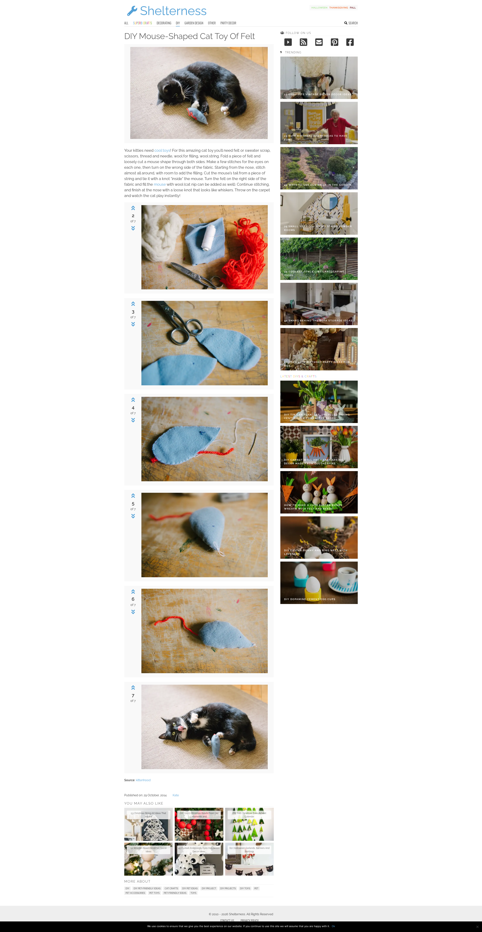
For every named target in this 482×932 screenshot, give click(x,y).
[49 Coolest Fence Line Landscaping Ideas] (319, 259)
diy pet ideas (190, 888)
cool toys (162, 150)
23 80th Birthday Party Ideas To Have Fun (315, 137)
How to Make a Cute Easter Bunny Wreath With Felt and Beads (313, 507)
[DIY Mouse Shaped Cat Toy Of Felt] (199, 138)
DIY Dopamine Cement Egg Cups (310, 599)
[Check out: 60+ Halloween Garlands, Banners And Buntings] (249, 859)
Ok (333, 926)
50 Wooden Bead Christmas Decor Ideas (148, 850)
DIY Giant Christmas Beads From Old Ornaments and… (199, 815)
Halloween (319, 7)
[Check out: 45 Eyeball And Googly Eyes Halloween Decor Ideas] (199, 859)
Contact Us (227, 920)
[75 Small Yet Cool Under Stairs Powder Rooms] (319, 213)
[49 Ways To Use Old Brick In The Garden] (319, 168)
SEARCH (353, 23)
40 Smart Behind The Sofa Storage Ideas (318, 320)
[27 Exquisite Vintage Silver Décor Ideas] (319, 78)
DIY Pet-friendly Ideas (147, 888)
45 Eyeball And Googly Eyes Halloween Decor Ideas (199, 850)
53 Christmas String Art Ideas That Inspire (148, 815)
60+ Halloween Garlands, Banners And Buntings (249, 850)
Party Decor (228, 23)
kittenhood (143, 780)
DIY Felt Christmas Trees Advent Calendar (249, 815)
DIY (178, 23)
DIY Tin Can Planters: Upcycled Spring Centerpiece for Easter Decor (317, 416)
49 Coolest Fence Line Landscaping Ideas (314, 273)
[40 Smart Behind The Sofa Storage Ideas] (319, 304)
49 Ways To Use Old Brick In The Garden (318, 184)
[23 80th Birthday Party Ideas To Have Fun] (319, 123)
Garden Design (194, 23)
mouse (160, 184)
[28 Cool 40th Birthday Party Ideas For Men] (319, 349)
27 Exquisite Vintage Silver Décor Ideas (318, 94)
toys (193, 893)
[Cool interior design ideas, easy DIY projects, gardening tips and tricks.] (166, 18)
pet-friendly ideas (175, 893)
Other (212, 23)
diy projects (228, 888)
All (126, 23)
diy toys (245, 888)
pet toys (154, 893)
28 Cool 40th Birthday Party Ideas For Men (317, 364)
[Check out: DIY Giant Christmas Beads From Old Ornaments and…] (199, 824)
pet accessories (135, 893)
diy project (209, 888)
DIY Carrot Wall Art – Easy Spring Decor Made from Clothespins (313, 461)
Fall (353, 7)
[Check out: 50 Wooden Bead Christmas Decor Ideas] (148, 859)
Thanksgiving (338, 7)
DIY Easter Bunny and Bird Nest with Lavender (316, 552)
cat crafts (171, 888)
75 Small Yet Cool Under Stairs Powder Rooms (318, 228)
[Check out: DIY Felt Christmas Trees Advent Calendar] (249, 824)
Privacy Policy (250, 920)
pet (256, 888)
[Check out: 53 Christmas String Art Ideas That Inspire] (148, 824)
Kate (176, 795)
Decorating (164, 23)
